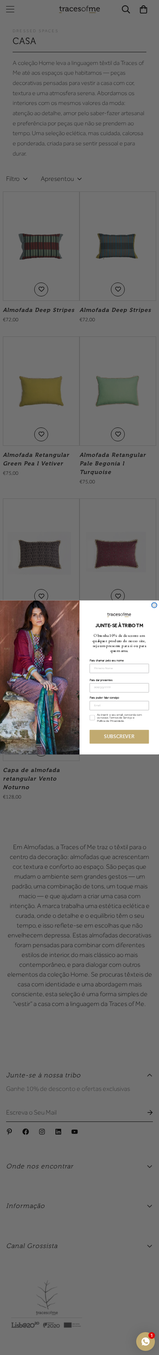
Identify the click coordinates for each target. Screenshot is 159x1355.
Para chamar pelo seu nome (107, 660)
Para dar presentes (101, 680)
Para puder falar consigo (104, 697)
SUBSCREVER (119, 736)
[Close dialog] (154, 605)
